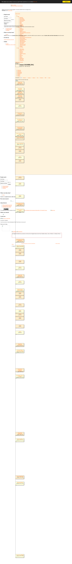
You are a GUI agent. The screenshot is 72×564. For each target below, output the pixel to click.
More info (35, 1)
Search (21, 231)
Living (20, 105)
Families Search (8, 29)
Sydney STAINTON (20, 143)
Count (49, 77)
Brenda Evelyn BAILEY (20, 113)
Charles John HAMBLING (20, 275)
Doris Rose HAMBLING (20, 344)
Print (18, 62)
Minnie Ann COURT (20, 245)
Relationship (20, 73)
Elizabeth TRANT (20, 482)
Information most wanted (7, 206)
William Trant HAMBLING (20, 83)
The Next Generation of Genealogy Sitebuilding (28, 243)
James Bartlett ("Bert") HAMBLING (20, 204)
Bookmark (21, 62)
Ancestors (19, 71)
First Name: (6, 16)
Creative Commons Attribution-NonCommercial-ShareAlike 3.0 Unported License (33, 210)
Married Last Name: (7, 20)
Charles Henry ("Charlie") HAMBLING (20, 370)
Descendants (20, 72)
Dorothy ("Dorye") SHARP (20, 210)
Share (16, 62)
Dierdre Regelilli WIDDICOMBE (20, 290)
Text (37, 77)
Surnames (7, 30)
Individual (19, 70)
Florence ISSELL (20, 439)
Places (7, 34)
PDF (45, 77)
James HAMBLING (20, 476)
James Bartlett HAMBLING (20, 433)
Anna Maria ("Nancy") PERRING (20, 376)
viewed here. (10, 10)
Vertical (33, 77)
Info (18, 47)
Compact (29, 77)
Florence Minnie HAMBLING (20, 128)
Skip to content (13, 4)
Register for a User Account (10, 44)
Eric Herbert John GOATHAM (20, 120)
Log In (7, 43)
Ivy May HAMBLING (20, 137)
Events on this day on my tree (9, 39)
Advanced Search (9, 28)
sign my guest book (7, 218)
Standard (24, 77)
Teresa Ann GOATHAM (20, 96)
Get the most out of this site (7, 205)
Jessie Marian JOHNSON (20, 89)
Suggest (19, 75)
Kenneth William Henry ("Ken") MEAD (20, 350)
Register (41, 77)
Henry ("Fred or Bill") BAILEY (20, 134)
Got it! (66, 1)
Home (16, 231)
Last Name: (6, 18)
